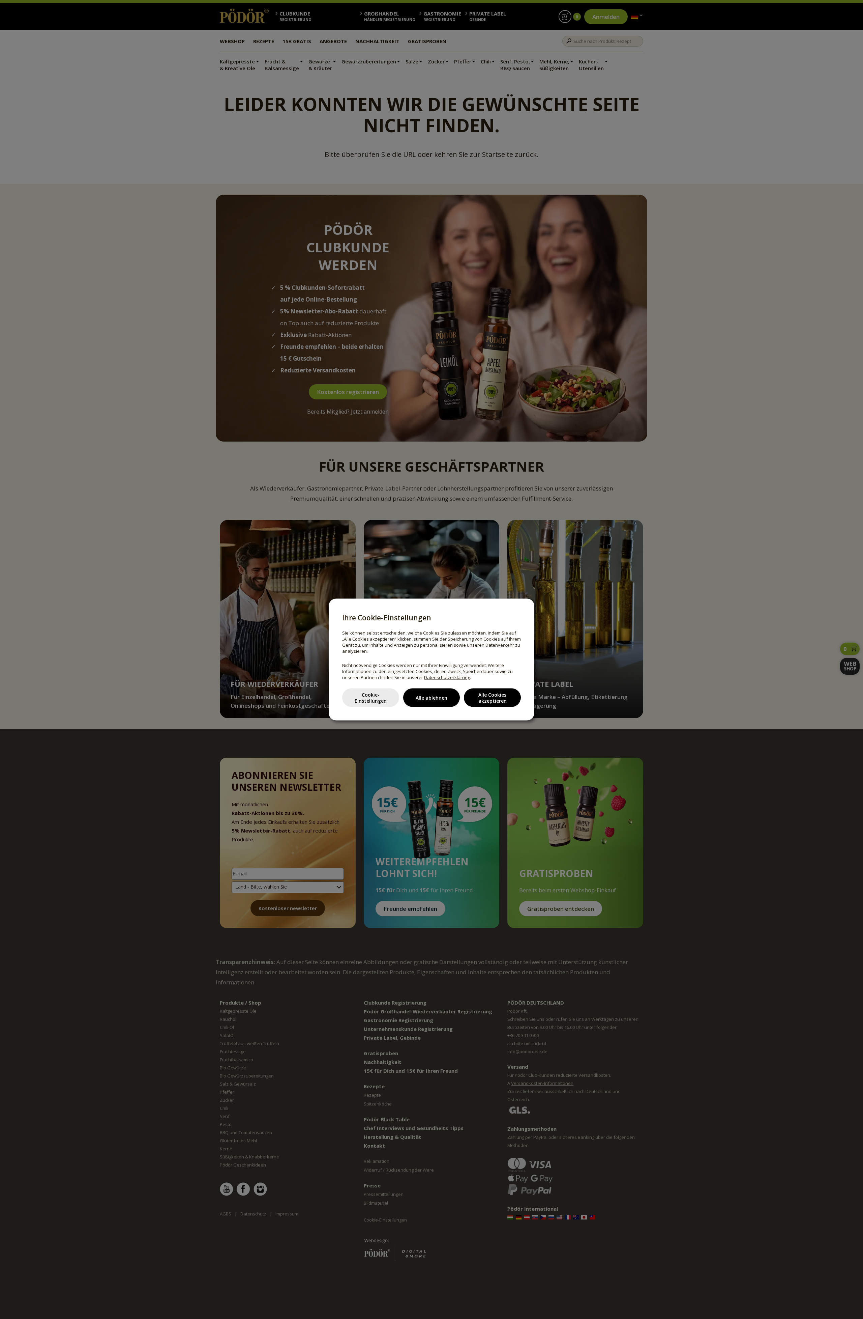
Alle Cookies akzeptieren (492, 697)
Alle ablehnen (431, 697)
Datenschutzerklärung (447, 677)
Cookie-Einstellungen (371, 697)
